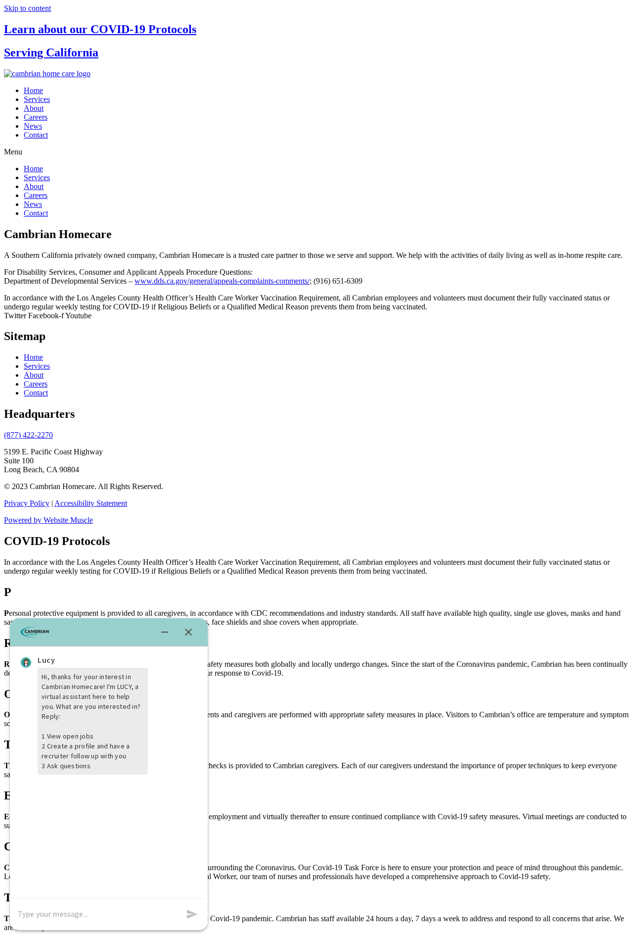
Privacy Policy (26, 503)
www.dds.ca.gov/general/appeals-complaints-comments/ (222, 281)
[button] (316, 152)
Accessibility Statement (90, 503)
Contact (36, 135)
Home (33, 90)
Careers (35, 117)
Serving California (51, 52)
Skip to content (27, 8)
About (34, 108)
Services (37, 99)
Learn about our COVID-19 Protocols (100, 29)
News (33, 126)
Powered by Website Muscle (48, 520)
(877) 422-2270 (28, 435)
